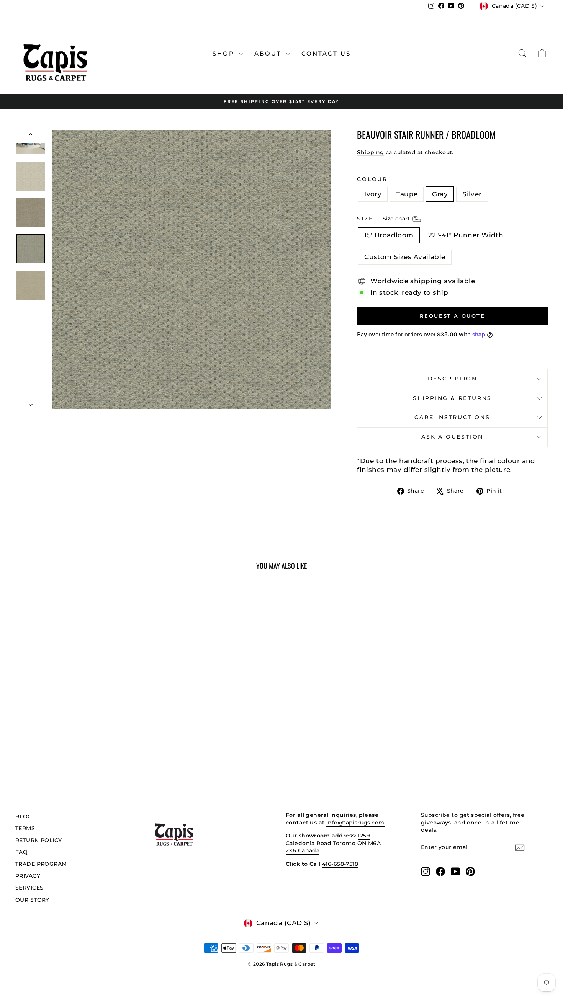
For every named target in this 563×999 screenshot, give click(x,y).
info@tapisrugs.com (355, 822)
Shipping (370, 152)
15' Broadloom (389, 235)
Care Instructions (452, 417)
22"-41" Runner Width (466, 235)
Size (384, 218)
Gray (440, 194)
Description (452, 378)
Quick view (79, 705)
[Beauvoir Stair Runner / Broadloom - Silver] (94, 742)
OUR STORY (32, 899)
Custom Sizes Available (404, 257)
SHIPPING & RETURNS (452, 398)
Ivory (372, 194)
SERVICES (29, 887)
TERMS (25, 828)
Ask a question (452, 436)
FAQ (21, 852)
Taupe (406, 194)
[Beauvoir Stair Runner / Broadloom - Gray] (84, 742)
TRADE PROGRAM (41, 863)
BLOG (23, 816)
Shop (225, 53)
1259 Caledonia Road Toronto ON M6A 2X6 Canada (333, 843)
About (269, 53)
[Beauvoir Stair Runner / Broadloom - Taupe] (73, 742)
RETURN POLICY (38, 840)
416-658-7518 (340, 863)
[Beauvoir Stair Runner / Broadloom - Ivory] (63, 742)
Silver (472, 194)
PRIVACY (27, 875)
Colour (372, 179)
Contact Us (326, 53)
